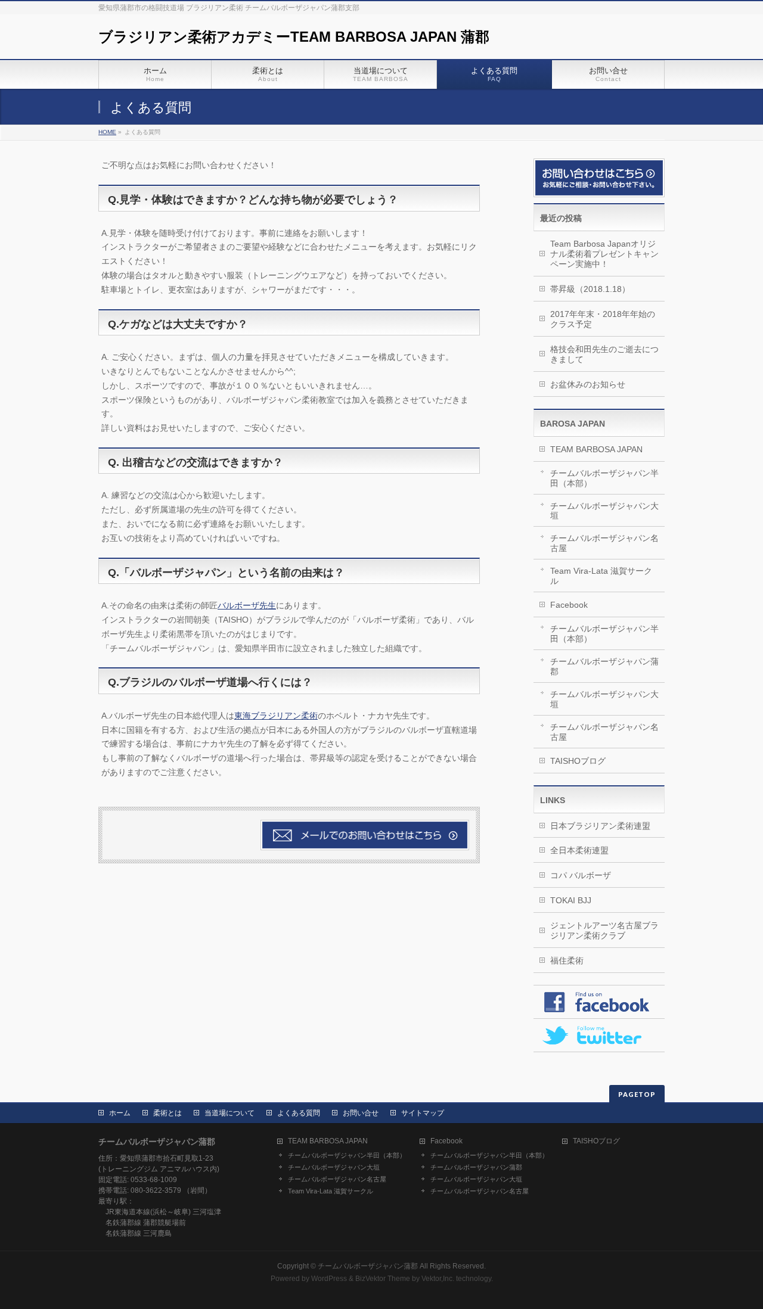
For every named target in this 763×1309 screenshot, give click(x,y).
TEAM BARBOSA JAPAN (596, 449)
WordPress (329, 1278)
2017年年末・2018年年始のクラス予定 (602, 319)
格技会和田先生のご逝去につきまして (604, 354)
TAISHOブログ (578, 761)
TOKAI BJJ (570, 900)
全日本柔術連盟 (579, 850)
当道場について (229, 1113)
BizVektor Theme (382, 1278)
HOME (107, 132)
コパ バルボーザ (580, 875)
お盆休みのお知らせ (587, 384)
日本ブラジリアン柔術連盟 (600, 826)
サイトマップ (422, 1113)
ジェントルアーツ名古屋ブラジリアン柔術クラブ (604, 930)
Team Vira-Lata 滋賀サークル (601, 576)
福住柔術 (567, 960)
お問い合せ (361, 1113)
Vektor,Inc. (437, 1278)
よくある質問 (298, 1113)
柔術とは (167, 1113)
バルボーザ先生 (247, 605)
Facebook (569, 605)
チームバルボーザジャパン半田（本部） (604, 478)
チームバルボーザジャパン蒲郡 (604, 666)
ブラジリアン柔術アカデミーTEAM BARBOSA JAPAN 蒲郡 (293, 37)
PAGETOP (637, 1094)
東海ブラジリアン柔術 (276, 715)
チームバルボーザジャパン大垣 (604, 511)
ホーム (120, 1113)
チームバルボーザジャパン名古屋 (604, 543)
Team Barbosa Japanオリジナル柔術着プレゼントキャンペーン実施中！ (604, 254)
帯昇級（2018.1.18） (590, 289)
